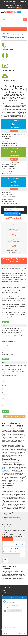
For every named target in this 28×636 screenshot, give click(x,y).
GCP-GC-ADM (4, 550)
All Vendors (4, 592)
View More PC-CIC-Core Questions (14, 416)
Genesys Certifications (9, 505)
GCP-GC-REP (10, 550)
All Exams (4, 594)
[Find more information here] (14, 615)
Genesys (8, 33)
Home (3, 33)
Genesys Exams (7, 539)
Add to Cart (14, 131)
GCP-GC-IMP (16, 550)
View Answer (5, 322)
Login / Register (22, 25)
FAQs (16, 25)
